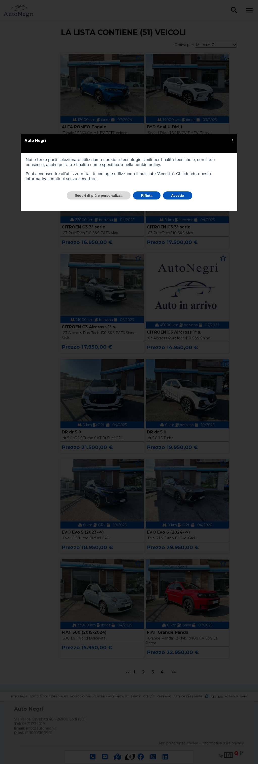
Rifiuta (146, 195)
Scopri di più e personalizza (98, 195)
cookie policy (147, 164)
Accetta (177, 195)
